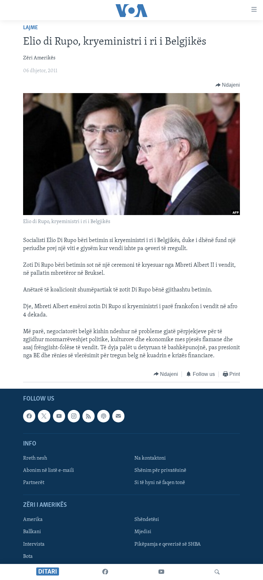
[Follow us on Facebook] (29, 416)
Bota (28, 556)
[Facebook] (105, 572)
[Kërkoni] (217, 572)
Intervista (34, 544)
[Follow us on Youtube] (59, 416)
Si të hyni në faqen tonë (159, 482)
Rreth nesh (35, 458)
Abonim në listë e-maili (48, 470)
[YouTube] (161, 572)
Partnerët (33, 482)
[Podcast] (103, 416)
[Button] (228, 85)
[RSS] (88, 416)
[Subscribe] (118, 416)
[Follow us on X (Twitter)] (44, 416)
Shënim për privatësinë (160, 470)
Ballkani (32, 532)
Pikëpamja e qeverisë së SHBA (167, 544)
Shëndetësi (146, 520)
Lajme (30, 28)
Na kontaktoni (150, 458)
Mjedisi (142, 532)
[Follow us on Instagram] (74, 416)
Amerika (33, 520)
